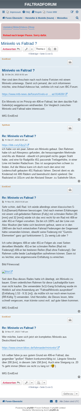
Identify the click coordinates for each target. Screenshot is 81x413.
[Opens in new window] (7, 272)
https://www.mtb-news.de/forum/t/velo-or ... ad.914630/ (33, 94)
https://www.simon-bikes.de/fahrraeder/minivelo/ (29, 347)
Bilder (16, 27)
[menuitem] (13, 12)
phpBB (30, 408)
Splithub (6, 125)
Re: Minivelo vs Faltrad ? (19, 136)
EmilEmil (6, 59)
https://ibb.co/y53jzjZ (14, 145)
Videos (24, 27)
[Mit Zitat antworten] (70, 62)
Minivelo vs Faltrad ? (19, 43)
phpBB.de (54, 410)
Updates (7, 27)
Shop (31, 27)
